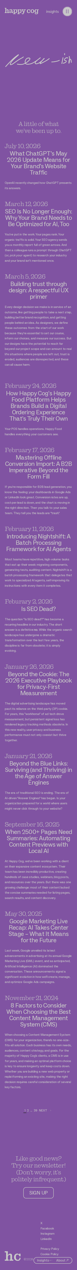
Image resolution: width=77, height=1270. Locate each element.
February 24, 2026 (30, 385)
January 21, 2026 (28, 756)
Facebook (47, 1228)
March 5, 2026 (25, 276)
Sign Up (38, 1193)
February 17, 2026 (29, 450)
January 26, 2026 (29, 666)
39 (35, 1110)
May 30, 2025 (23, 913)
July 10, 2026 (22, 146)
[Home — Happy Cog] (22, 11)
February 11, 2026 (29, 528)
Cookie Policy (49, 1254)
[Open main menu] (67, 11)
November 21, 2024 (31, 997)
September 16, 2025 (32, 824)
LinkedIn (46, 1239)
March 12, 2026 (26, 203)
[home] (13, 1256)
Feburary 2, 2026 (29, 601)
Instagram (47, 1233)
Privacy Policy (49, 1249)
